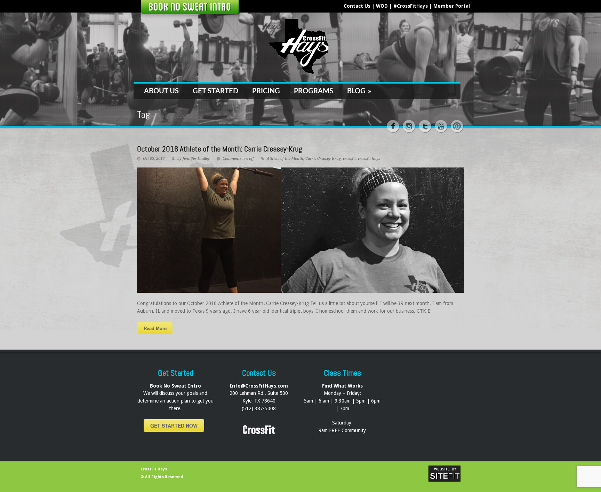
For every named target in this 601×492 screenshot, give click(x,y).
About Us (161, 91)
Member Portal (451, 6)
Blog (359, 91)
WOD (382, 6)
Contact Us (357, 6)
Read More (155, 328)
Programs (313, 91)
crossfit (349, 158)
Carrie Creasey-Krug (323, 158)
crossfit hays (369, 158)
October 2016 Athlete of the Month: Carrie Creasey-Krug (219, 149)
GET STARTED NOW (174, 425)
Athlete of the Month (285, 158)
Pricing (266, 91)
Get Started (215, 91)
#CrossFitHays (410, 6)
